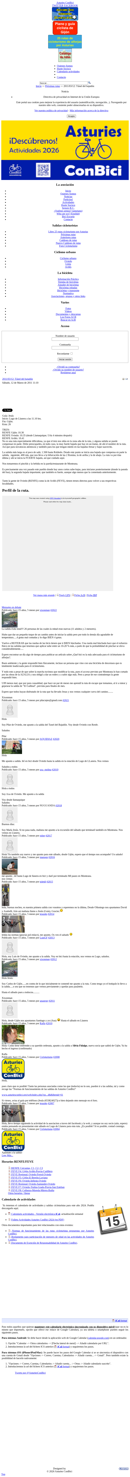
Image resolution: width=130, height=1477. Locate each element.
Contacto (61, 77)
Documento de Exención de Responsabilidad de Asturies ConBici (44, 1242)
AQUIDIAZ (46, 739)
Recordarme (63, 353)
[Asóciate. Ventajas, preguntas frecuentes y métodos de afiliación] (65, 19)
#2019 (55, 769)
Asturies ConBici (65, 2)
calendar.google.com (98, 1338)
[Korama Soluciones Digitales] (123, 1468)
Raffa (42, 1023)
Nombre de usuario (65, 336)
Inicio (39, 86)
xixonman (45, 610)
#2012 (53, 959)
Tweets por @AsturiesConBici (30, 1372)
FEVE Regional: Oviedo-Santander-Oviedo (33, 1184)
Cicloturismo (46, 1057)
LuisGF (44, 937)
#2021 (66, 700)
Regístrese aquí (68, 372)
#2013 (51, 937)
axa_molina (45, 769)
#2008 (56, 1057)
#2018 (58, 805)
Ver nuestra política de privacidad (51, 110)
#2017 (49, 835)
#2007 (51, 1103)
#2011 (52, 1000)
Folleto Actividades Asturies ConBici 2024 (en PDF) (37, 1219)
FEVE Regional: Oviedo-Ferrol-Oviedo (31, 1174)
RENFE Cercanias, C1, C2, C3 (27, 1168)
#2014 (51, 914)
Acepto (71, 116)
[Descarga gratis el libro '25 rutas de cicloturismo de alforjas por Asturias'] (65, 47)
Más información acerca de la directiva (89, 110)
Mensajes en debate (11, 607)
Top (3, 1474)
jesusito (43, 914)
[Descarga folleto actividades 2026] (65, 179)
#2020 (56, 739)
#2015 (50, 881)
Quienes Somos (65, 65)
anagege (44, 1000)
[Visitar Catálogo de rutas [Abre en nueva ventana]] (65, 61)
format (121, 1320)
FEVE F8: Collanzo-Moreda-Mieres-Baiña (32, 1190)
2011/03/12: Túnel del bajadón (17, 379)
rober (42, 835)
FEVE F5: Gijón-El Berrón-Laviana (29, 1177)
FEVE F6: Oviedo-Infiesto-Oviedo (28, 1180)
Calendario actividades (68, 71)
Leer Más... (7, 1155)
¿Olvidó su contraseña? (68, 366)
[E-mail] (126, 379)
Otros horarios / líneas (19, 1193)
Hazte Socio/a (64, 68)
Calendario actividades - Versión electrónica (35, 1214)
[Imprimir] (123, 379)
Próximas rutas (52, 86)
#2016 (52, 857)
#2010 (49, 1023)
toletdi (43, 881)
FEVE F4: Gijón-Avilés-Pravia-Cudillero (31, 1171)
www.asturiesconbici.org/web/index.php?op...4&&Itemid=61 (32, 1094)
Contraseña (65, 344)
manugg (44, 857)
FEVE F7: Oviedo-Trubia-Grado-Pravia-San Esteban (38, 1187)
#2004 (56, 1129)
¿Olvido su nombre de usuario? (68, 369)
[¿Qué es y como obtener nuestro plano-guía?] (65, 34)
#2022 (53, 610)
